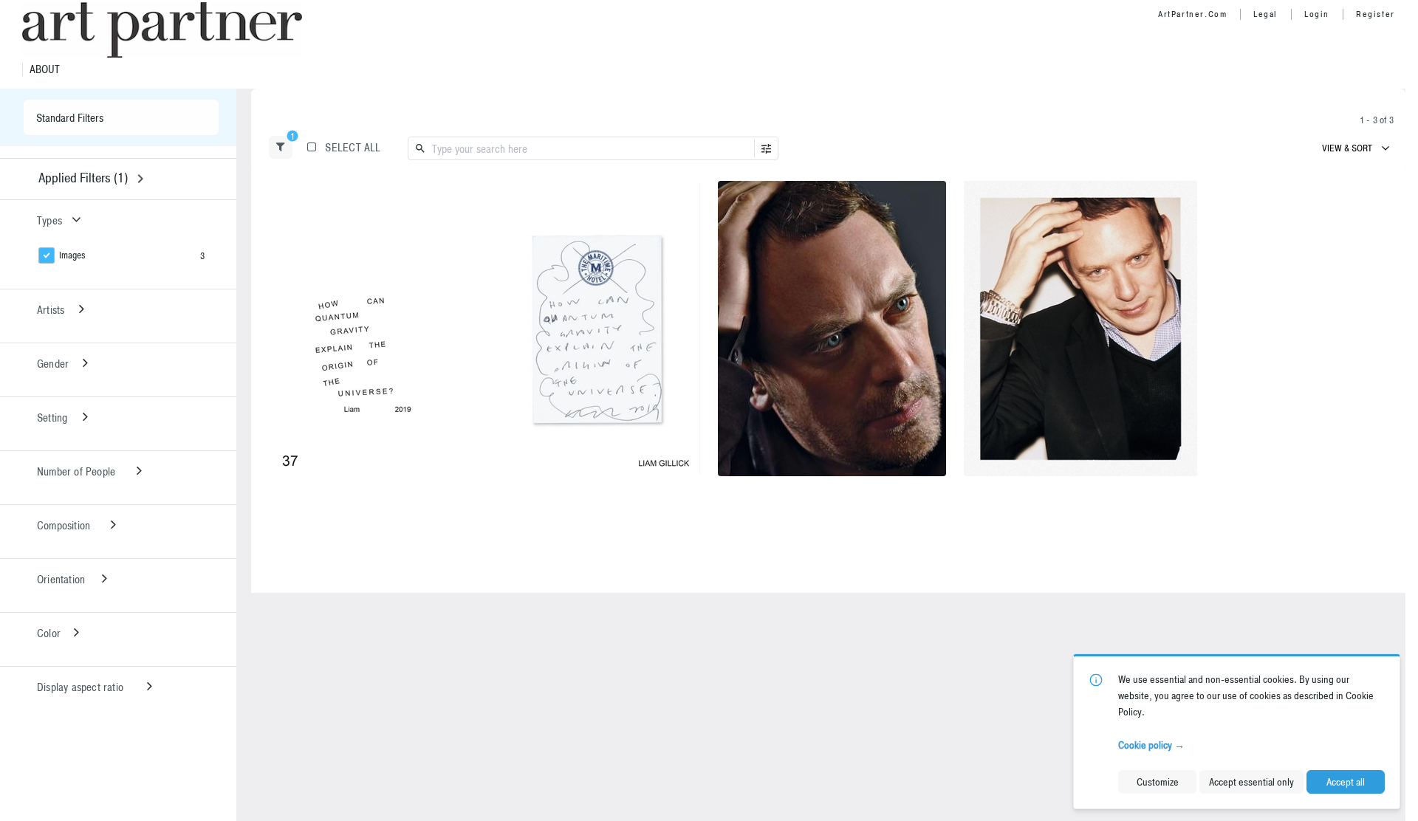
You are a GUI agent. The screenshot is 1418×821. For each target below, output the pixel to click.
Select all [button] (352, 147)
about (45, 69)
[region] (486, 328)
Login (1316, 14)
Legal (1265, 14)
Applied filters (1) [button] (83, 177)
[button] (280, 147)
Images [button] (72, 255)
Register (1375, 14)
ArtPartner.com (1192, 14)
